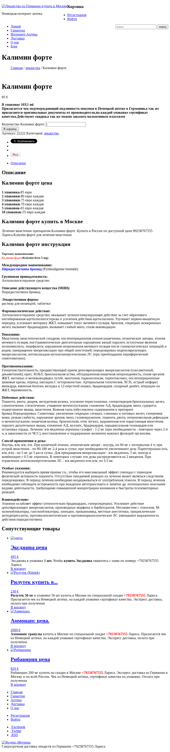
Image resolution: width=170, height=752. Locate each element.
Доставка (18, 38)
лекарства (32, 68)
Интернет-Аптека (24, 34)
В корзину (10, 129)
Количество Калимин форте (23, 124)
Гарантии (18, 30)
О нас (15, 42)
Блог (14, 46)
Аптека (16, 700)
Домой (16, 26)
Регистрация (76, 15)
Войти (72, 19)
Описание (18, 163)
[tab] (89, 163)
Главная (17, 68)
